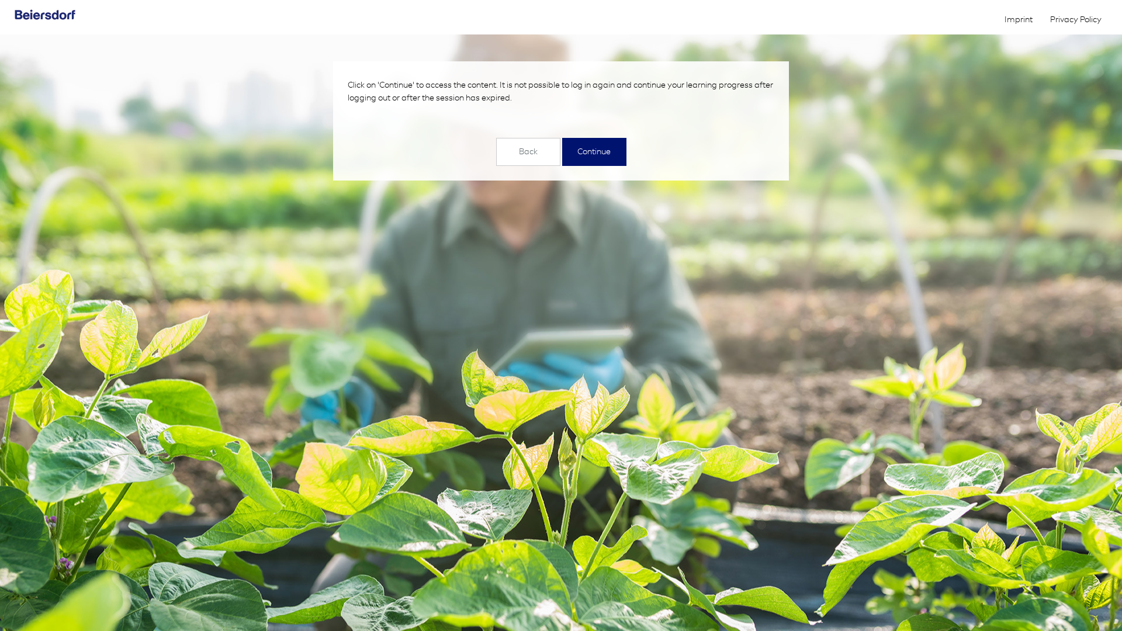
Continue (594, 151)
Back (528, 151)
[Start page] (60, 14)
